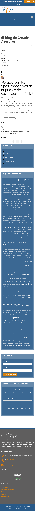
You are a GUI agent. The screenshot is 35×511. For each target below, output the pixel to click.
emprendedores (13, 133)
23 (29, 405)
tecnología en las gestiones (10, 251)
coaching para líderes (17, 338)
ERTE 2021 (24, 190)
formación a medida (11, 289)
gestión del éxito (10, 209)
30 (29, 408)
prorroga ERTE (12, 310)
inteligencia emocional (23, 293)
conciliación (17, 218)
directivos (4, 235)
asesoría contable (12, 325)
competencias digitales (19, 329)
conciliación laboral (27, 229)
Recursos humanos (8, 161)
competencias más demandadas (20, 278)
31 (4, 411)
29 (25, 408)
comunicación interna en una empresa (10, 205)
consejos (17, 308)
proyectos (7, 291)
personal (20, 317)
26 (13, 408)
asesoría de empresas (24, 205)
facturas (28, 270)
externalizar (9, 255)
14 (21, 402)
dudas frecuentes (14, 242)
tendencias (9, 245)
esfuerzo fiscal (10, 265)
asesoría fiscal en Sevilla (9, 264)
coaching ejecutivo (10, 281)
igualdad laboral (16, 333)
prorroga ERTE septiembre (8, 270)
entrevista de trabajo (7, 242)
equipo (9, 286)
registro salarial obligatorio (12, 272)
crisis (11, 326)
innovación (14, 327)
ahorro (19, 190)
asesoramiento (6, 233)
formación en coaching (24, 186)
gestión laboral (7, 335)
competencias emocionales (17, 225)
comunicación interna (17, 265)
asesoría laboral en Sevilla (21, 233)
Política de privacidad (7, 489)
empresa (25, 270)
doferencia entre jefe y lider (21, 244)
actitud (8, 310)
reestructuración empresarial (24, 281)
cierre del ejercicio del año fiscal (22, 310)
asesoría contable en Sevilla (11, 199)
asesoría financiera (11, 345)
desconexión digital (11, 182)
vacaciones (19, 239)
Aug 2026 (17, 389)
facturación (5, 237)
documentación (29, 209)
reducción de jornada (22, 324)
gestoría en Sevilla (10, 322)
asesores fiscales (24, 218)
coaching (6, 320)
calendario (19, 275)
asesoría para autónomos (22, 289)
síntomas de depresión (22, 251)
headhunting (15, 293)
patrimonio (10, 237)
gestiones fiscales (21, 291)
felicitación (24, 231)
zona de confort (18, 182)
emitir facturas (15, 314)
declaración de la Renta (27, 317)
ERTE (12, 341)
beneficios (15, 284)
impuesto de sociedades (16, 131)
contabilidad (24, 305)
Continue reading (9, 118)
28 (22, 408)
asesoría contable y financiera (12, 212)
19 (12, 405)
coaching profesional (10, 227)
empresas (26, 131)
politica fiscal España (25, 222)
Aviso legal (4, 487)
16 (29, 402)
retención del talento (12, 184)
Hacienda (12, 233)
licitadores (16, 322)
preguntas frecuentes (14, 320)
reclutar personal (9, 220)
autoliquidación (24, 247)
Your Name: (6, 361)
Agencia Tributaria (23, 343)
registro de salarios (6, 326)
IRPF (18, 300)
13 (17, 402)
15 (25, 402)
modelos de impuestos (21, 295)
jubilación (5, 322)
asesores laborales (16, 195)
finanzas (12, 216)
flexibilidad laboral (13, 300)
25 (9, 408)
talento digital (6, 218)
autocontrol (21, 308)
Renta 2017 (27, 255)
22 (25, 405)
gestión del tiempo (17, 209)
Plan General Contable (7, 179)
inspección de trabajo (8, 329)
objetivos (8, 194)
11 (8, 402)
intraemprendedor (18, 331)
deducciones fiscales (19, 268)
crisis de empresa (15, 335)
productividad (19, 192)
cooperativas (4, 133)
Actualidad (4, 101)
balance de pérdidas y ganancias (15, 297)
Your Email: (6, 367)
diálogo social (24, 297)
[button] (17, 58)
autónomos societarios (16, 286)
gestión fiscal (21, 227)
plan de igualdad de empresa (25, 237)
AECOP (10, 314)
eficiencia (22, 286)
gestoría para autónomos (11, 295)
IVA (8, 188)
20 (18, 405)
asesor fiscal (6, 240)
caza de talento (13, 239)
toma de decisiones (13, 192)
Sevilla (9, 225)
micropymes (5, 188)
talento (17, 186)
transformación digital (11, 201)
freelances (20, 314)
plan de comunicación (15, 247)
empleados (27, 197)
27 (17, 408)
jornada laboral (26, 314)
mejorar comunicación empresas (13, 235)
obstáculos (5, 255)
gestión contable (15, 207)
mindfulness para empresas (17, 259)
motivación (6, 253)
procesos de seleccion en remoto (18, 255)
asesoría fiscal (5, 131)
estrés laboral (22, 320)
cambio (19, 284)
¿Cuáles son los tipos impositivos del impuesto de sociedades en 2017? (17, 88)
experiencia (5, 182)
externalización (6, 192)
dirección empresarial (24, 235)
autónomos (12, 275)
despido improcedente (22, 184)
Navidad (12, 203)
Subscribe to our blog (10, 374)
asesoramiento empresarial (15, 257)
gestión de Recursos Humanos (8, 308)
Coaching (5, 165)
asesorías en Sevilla (8, 284)
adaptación (10, 333)
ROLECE (11, 337)
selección (18, 214)
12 (12, 402)
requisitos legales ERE (17, 220)
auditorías (28, 253)
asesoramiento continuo (9, 186)
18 (8, 405)
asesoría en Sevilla (21, 345)
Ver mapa (20, 457)
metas (30, 255)
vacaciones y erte (24, 203)
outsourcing (9, 247)
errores (11, 218)
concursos (29, 324)
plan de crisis (8, 203)
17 (4, 405)
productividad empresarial (20, 302)
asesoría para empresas (20, 180)
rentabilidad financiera (18, 197)
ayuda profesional (12, 261)
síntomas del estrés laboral (24, 249)
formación (23, 212)
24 (4, 408)
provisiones (8, 249)
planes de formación (13, 253)
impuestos (17, 216)
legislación (23, 209)
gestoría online (16, 237)
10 (4, 402)
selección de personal (8, 231)
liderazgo (26, 216)
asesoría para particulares (10, 302)
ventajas (16, 341)
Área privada (5, 497)
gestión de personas (20, 263)
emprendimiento (11, 331)
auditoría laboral (24, 214)
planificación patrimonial (15, 222)
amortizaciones (22, 199)
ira (9, 190)
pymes (5, 257)
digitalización (21, 341)
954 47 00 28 (30, 1)
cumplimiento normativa (8, 197)
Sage (4, 203)
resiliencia (20, 335)
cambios (28, 320)
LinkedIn (14, 245)
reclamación (16, 249)
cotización (18, 261)
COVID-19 (4, 272)
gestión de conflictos (23, 299)
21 (21, 405)
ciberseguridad (17, 203)
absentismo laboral (6, 317)
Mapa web (4, 494)
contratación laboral (24, 333)
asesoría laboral (12, 305)
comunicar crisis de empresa (11, 214)
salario (22, 216)
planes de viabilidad (28, 326)
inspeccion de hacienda (13, 291)
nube (26, 335)
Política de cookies (6, 492)
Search (5, 65)
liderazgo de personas (21, 253)
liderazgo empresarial (15, 188)
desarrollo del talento (18, 270)
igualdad (8, 312)
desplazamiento (6, 190)
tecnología (11, 278)
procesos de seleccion (17, 231)
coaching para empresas (24, 201)
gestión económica (14, 190)
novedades (25, 195)
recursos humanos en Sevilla (15, 229)
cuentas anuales (25, 182)
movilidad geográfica (11, 268)
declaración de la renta (26, 188)
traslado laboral (21, 326)
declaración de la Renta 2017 (26, 261)
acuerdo (30, 305)
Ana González (5, 99)
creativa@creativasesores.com (13, 1)
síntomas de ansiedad (28, 224)
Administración (10, 293)
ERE (23, 335)
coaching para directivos (12, 343)
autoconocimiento (6, 207)
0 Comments (6, 127)
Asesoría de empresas (13, 101)
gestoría (12, 249)
